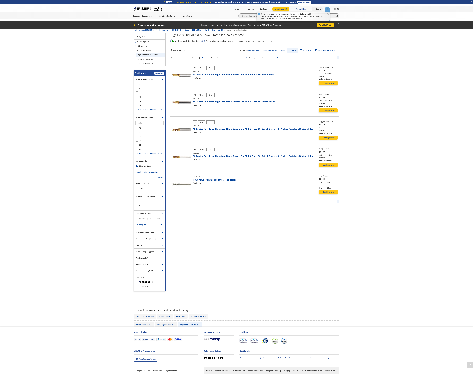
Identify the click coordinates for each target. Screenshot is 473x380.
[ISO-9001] (243, 341)
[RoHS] (275, 341)
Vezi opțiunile (142, 225)
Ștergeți (160, 177)
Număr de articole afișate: (179, 58)
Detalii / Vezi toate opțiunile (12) (148, 109)
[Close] (328, 14)
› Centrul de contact (304, 358)
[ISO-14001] (254, 341)
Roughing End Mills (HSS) (147, 63)
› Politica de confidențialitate (272, 358)
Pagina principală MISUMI (143, 30)
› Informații (243, 358)
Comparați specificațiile (326, 50)
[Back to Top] (470, 365)
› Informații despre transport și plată (324, 358)
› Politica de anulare (289, 358)
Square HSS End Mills (193, 30)
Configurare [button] (328, 83)
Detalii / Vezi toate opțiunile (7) (148, 172)
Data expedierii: (254, 58)
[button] (304, 2)
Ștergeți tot (159, 73)
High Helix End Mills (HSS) (213, 30)
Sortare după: (210, 58)
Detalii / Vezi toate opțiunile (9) (148, 153)
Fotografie (307, 50)
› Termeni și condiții (254, 358)
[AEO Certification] (265, 341)
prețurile (282, 50)
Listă (294, 50)
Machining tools (162, 30)
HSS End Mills (176, 30)
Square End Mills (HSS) (146, 59)
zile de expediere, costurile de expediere (262, 50)
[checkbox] (149, 84)
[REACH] (284, 341)
